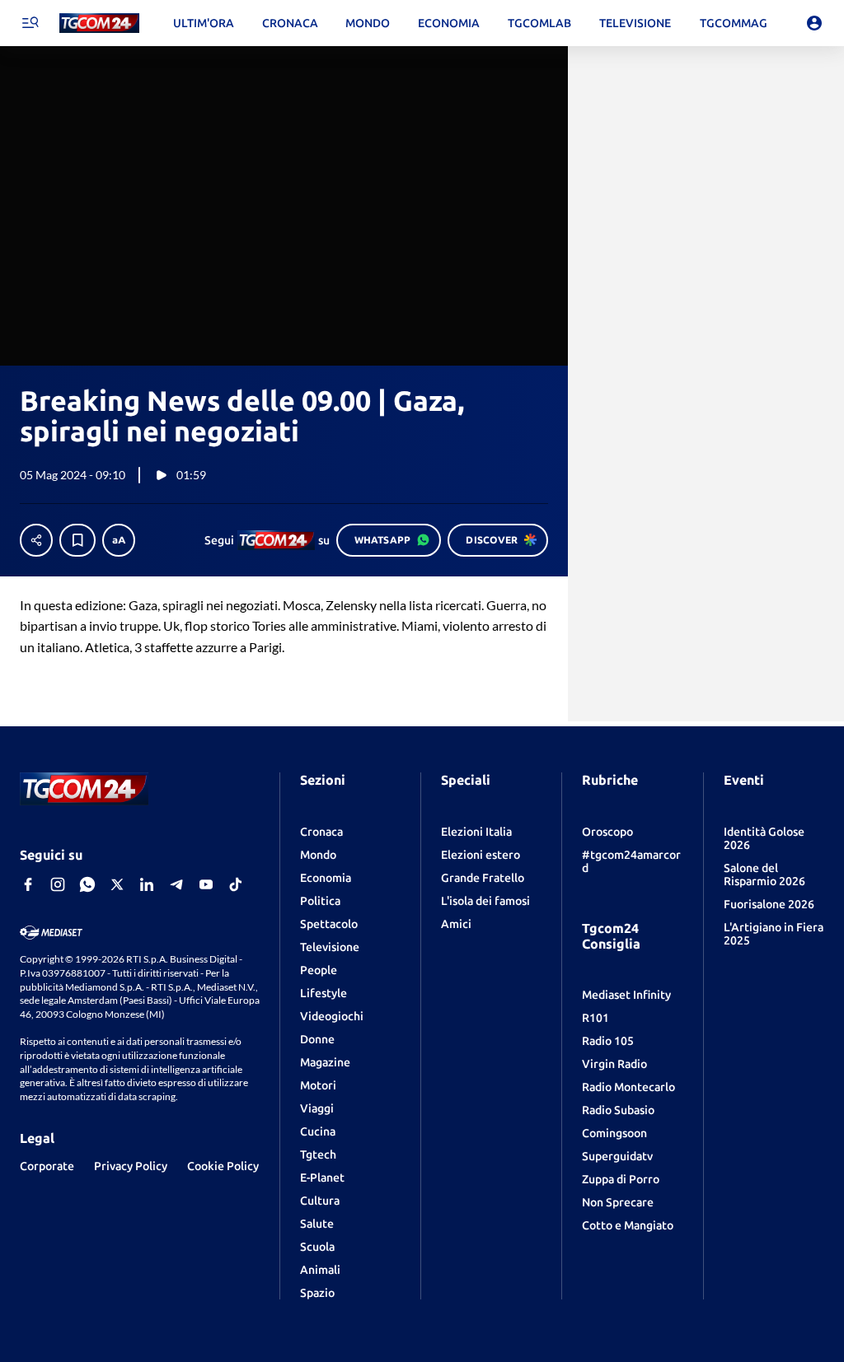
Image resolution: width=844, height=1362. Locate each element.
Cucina (317, 1131)
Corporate (47, 1166)
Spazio (317, 1292)
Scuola (317, 1246)
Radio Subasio (618, 1110)
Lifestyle (323, 993)
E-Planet (322, 1177)
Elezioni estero (480, 854)
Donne (317, 1039)
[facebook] (28, 884)
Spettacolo (329, 924)
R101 (595, 1017)
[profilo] (814, 23)
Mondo (318, 854)
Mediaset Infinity (626, 994)
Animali (320, 1269)
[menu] (29, 23)
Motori (318, 1085)
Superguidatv (617, 1156)
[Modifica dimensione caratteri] (118, 540)
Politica (320, 900)
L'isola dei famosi (485, 900)
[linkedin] (146, 884)
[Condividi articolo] (36, 540)
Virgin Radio (614, 1063)
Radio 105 (608, 1040)
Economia (325, 877)
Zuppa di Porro (620, 1179)
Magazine (325, 1062)
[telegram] (176, 884)
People (318, 970)
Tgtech (318, 1154)
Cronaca (321, 831)
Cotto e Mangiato (627, 1225)
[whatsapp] (87, 884)
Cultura (320, 1200)
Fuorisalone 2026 (769, 904)
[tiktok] (235, 884)
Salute (317, 1223)
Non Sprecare (618, 1202)
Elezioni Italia (476, 831)
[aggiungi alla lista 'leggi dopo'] (77, 540)
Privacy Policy (130, 1166)
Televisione (329, 947)
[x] (117, 884)
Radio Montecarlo (628, 1087)
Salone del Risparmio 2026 (764, 874)
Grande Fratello (482, 877)
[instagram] (57, 884)
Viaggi (317, 1108)
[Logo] (99, 23)
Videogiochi (331, 1016)
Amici (456, 924)
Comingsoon (614, 1133)
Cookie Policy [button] (223, 1166)
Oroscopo (607, 831)
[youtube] (206, 884)
